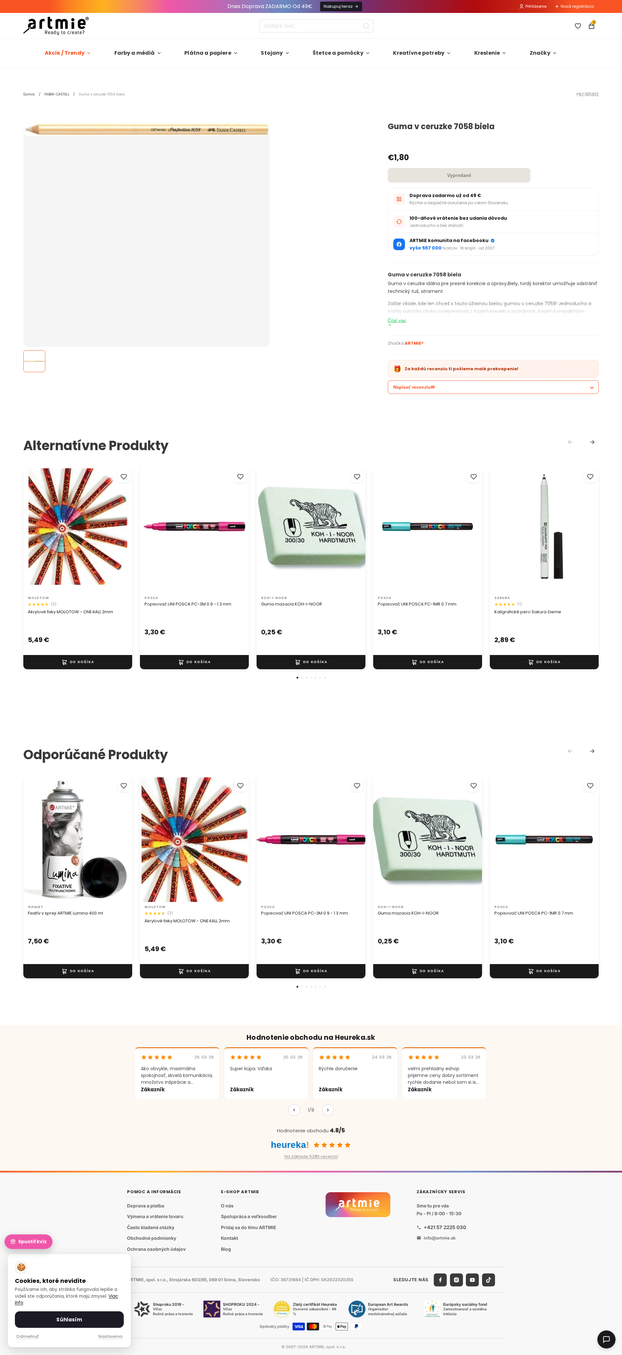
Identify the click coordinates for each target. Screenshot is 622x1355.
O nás (227, 1205)
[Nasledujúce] (328, 1110)
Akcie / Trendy (65, 53)
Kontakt (229, 1238)
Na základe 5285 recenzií (311, 1156)
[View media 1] (34, 361)
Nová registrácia (577, 6)
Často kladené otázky (150, 1227)
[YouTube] (472, 1279)
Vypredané (459, 175)
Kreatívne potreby (418, 53)
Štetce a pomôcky (338, 53)
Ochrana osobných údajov (156, 1249)
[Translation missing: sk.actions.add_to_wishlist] (124, 477)
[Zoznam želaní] (577, 25)
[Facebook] (440, 1279)
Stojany (272, 53)
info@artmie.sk (440, 1237)
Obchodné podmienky (151, 1238)
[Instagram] (456, 1279)
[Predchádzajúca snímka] (35, 531)
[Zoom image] (146, 129)
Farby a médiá (134, 53)
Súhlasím (69, 1319)
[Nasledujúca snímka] (120, 531)
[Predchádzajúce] (294, 1110)
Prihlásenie (536, 6)
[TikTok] (488, 1279)
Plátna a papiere (207, 53)
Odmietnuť (27, 1336)
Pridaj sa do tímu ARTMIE (248, 1227)
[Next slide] (592, 442)
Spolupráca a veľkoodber (249, 1216)
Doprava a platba (145, 1205)
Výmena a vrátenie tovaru (155, 1216)
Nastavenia (110, 1336)
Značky (540, 53)
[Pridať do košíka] (77, 662)
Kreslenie (487, 53)
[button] (297, 678)
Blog (226, 1249)
